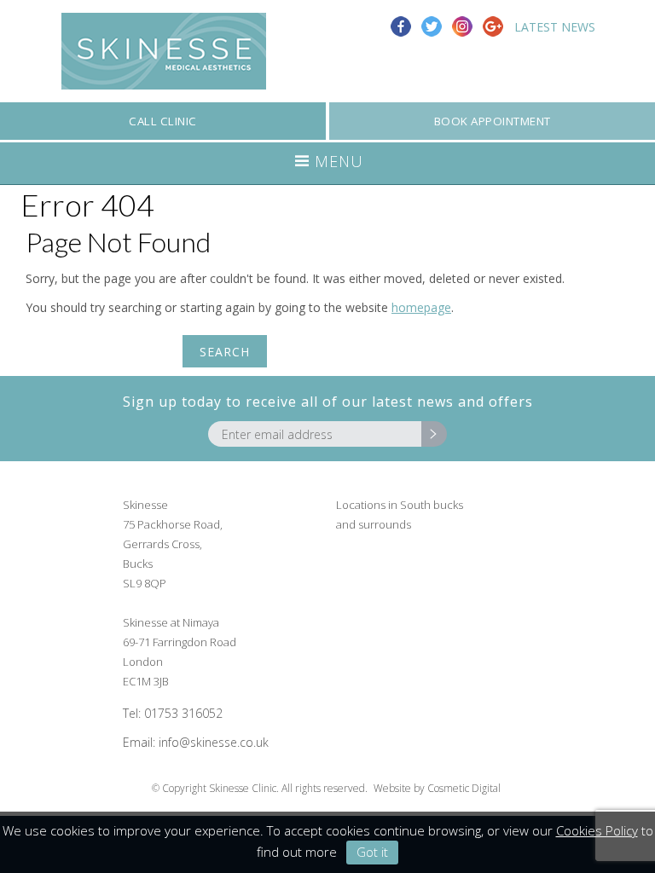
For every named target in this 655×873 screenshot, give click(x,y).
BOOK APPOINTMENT (492, 121)
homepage (421, 307)
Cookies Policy (597, 830)
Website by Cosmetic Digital (437, 788)
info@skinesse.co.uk (214, 742)
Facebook (400, 26)
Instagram (462, 26)
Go (434, 434)
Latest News (554, 27)
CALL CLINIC (163, 121)
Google (493, 26)
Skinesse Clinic (163, 51)
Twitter (431, 26)
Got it (372, 851)
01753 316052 (183, 713)
